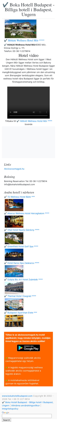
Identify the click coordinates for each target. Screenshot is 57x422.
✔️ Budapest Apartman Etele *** (20, 312)
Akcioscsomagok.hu (14, 168)
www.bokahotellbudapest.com (17, 396)
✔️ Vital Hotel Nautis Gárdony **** (21, 230)
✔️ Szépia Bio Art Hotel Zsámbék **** (23, 279)
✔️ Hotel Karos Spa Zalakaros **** (21, 263)
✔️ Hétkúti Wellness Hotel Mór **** (24, 40)
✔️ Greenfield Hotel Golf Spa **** (21, 246)
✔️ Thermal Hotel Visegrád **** (20, 296)
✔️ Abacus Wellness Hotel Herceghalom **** (26, 213)
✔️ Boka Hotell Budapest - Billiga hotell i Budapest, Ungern (28, 9)
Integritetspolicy (10, 408)
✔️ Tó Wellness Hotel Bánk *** (19, 196)
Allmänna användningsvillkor (25, 405)
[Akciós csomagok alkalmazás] (28, 347)
